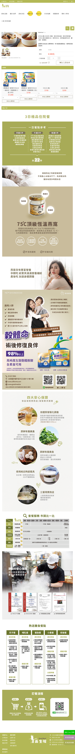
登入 (72, 1)
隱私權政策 (13, 746)
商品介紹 (39, 14)
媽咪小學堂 (65, 14)
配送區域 (4, 752)
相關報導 (56, 14)
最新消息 (21, 14)
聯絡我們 (19, 1)
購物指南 (4, 749)
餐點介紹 (30, 14)
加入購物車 (65, 63)
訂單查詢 (4, 738)
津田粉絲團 (70, 742)
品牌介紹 (12, 738)
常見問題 (11, 1)
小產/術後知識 (6, 21)
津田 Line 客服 (69, 732)
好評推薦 (47, 14)
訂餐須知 (3, 1)
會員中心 (65, 1)
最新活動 (4, 14)
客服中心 (4, 735)
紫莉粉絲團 (70, 737)
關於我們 (13, 14)
